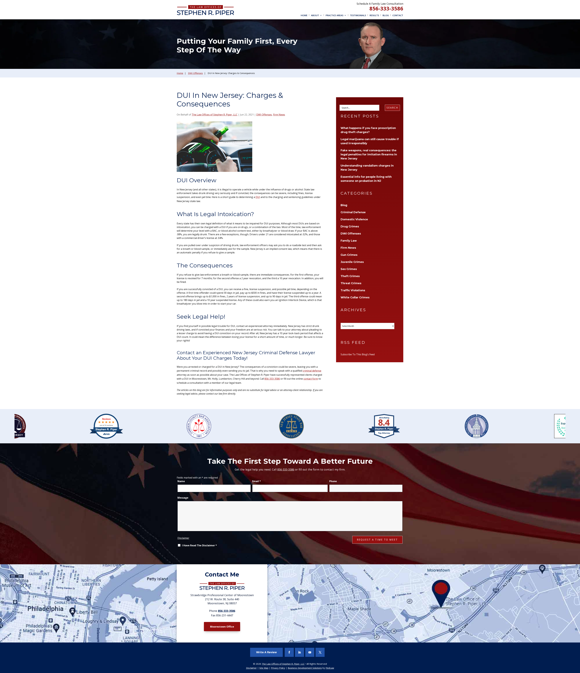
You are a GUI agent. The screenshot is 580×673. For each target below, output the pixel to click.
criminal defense (312, 370)
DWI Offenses (264, 114)
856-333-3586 (386, 8)
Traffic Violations (353, 290)
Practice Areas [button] (334, 15)
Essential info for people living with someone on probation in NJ (366, 179)
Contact (397, 15)
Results (374, 15)
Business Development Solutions (305, 667)
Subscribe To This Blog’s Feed (358, 354)
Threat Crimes (351, 283)
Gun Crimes (349, 255)
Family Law (349, 240)
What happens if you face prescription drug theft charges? (368, 130)
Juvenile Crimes (352, 262)
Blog (386, 15)
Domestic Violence (354, 219)
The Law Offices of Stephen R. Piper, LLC (214, 114)
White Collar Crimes (355, 297)
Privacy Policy (278, 667)
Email (256, 481)
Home (304, 15)
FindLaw (330, 667)
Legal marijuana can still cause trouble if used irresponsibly (370, 141)
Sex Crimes (349, 269)
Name (181, 481)
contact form (310, 378)
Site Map (263, 667)
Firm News (279, 114)
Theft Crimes (350, 276)
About (315, 15)
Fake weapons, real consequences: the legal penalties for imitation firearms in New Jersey (369, 154)
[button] (577, 651)
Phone (333, 481)
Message (182, 497)
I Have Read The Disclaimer (199, 545)
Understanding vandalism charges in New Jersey (367, 167)
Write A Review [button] (266, 652)
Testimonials (358, 15)
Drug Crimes (350, 226)
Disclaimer (183, 538)
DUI (258, 197)
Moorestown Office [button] (222, 626)
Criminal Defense (353, 212)
